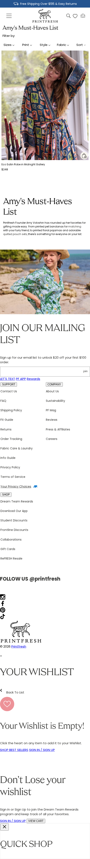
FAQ (3, 401)
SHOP (6, 494)
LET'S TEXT (7, 379)
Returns (6, 429)
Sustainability (55, 401)
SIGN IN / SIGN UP (42, 750)
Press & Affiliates (58, 429)
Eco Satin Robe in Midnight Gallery (23, 164)
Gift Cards (7, 549)
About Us (52, 391)
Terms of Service (12, 477)
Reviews (51, 420)
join (85, 371)
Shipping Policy (11, 410)
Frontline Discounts (14, 530)
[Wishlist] (75, 16)
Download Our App (14, 511)
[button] (9, 16)
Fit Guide (6, 420)
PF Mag (51, 410)
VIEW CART (36, 821)
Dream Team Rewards (16, 501)
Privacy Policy (10, 467)
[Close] (4, 827)
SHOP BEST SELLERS (14, 750)
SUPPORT (8, 384)
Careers (51, 439)
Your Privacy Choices (15, 486)
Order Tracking (11, 439)
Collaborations (11, 539)
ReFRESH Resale (11, 558)
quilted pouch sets (15, 234)
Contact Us (8, 391)
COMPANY (54, 384)
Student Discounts (13, 520)
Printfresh (18, 646)
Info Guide (7, 458)
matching (74, 226)
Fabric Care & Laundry (16, 448)
